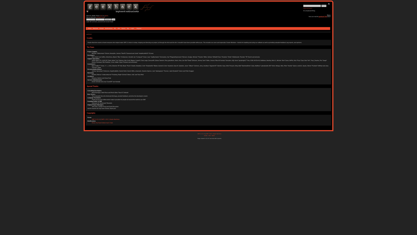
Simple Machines (114, 119)
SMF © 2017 (105, 119)
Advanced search (307, 8)
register (106, 15)
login (101, 15)
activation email (100, 17)
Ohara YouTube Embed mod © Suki (102, 123)
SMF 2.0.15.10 (96, 119)
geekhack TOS (323, 16)
